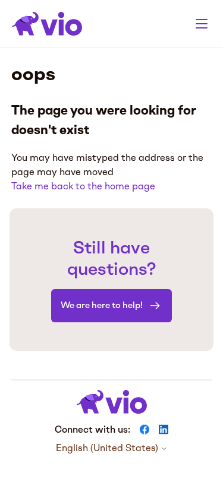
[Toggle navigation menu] (201, 23)
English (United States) (108, 448)
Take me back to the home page (83, 186)
